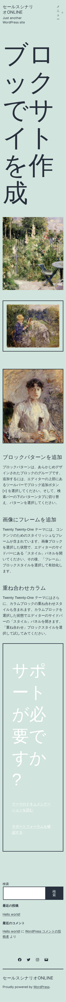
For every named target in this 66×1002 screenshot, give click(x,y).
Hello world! (11, 914)
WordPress (41, 987)
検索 (6, 884)
